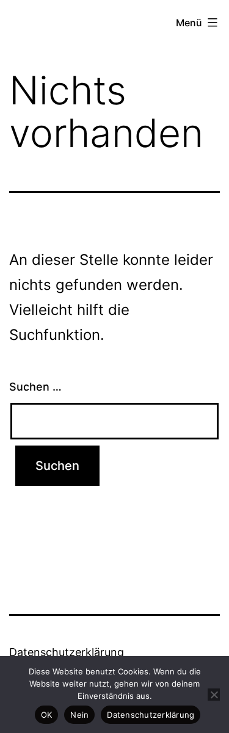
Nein (79, 715)
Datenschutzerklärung (66, 652)
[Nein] (214, 694)
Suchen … (35, 386)
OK (47, 715)
